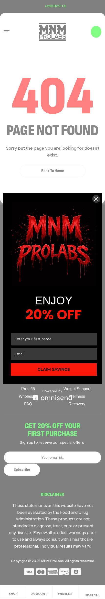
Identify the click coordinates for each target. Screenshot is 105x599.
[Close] (96, 199)
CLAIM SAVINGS (54, 369)
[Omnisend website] (52, 395)
